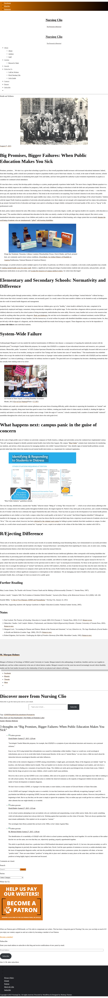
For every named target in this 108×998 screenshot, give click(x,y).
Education (19, 715)
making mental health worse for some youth (16, 268)
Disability (12, 715)
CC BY (35, 402)
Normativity (31, 715)
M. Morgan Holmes (10, 654)
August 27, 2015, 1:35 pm (26, 808)
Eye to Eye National (20, 402)
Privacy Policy (9, 978)
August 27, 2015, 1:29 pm (26, 738)
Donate (6, 981)
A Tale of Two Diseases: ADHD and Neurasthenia (28, 600)
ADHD (6, 715)
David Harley (13, 738)
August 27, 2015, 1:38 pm (30, 832)
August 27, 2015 (5, 146)
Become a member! (6, 937)
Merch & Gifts (9, 987)
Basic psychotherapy (40, 315)
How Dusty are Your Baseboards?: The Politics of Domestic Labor (22, 718)
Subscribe (73, 707)
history (24, 715)
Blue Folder (73, 443)
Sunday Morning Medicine (9, 721)
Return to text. (87, 620)
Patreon (6, 984)
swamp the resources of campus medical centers (47, 271)
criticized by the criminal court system (46, 521)
